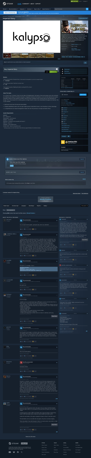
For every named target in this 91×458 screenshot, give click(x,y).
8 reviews (8, 363)
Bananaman (9, 361)
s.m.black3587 (10, 279)
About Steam (44, 445)
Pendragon (9, 294)
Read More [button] (54, 316)
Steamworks (44, 449)
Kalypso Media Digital (76, 49)
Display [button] (45, 205)
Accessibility (66, 447)
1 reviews (8, 329)
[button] (5, 9)
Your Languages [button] (10, 210)
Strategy (63, 56)
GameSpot (7, 80)
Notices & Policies (67, 449)
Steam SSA (44, 447)
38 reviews (8, 235)
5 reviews (8, 263)
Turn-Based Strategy (76, 56)
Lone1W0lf (9, 260)
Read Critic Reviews (72, 143)
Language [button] (23, 205)
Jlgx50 (8, 402)
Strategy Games (11, 16)
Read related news (65, 127)
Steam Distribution (45, 452)
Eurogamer (7, 88)
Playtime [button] (39, 205)
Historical (70, 56)
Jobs (55, 447)
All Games (5, 16)
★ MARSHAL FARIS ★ (11, 233)
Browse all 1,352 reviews (30, 436)
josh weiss (9, 219)
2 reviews (8, 377)
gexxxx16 (9, 327)
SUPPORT (38, 3)
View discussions (65, 129)
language (85, 1)
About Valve (56, 445)
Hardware (56, 449)
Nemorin (8, 376)
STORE (19, 3)
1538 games (9, 295)
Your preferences (85, 193)
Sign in (5, 62)
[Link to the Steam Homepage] (8, 4)
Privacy (64, 445)
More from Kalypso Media (18, 159)
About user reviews (76, 193)
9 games (8, 328)
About (32, 3)
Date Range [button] (31, 205)
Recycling (56, 452)
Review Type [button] (6, 205)
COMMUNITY (25, 3)
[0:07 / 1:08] (31, 37)
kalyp (8, 346)
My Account (78, 452)
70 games (8, 261)
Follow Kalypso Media (17, 162)
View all (84, 179)
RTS (67, 56)
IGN (6, 84)
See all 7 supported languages (67, 87)
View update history (66, 125)
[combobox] (70, 9)
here (28, 183)
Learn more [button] (83, 94)
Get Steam (78, 445)
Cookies (65, 452)
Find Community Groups (66, 131)
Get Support (78, 449)
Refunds (65, 454)
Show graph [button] (83, 205)
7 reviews (8, 347)
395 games (8, 404)
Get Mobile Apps (79, 447)
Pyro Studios (74, 48)
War (82, 56)
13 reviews (8, 281)
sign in (80, 1)
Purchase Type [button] (15, 205)
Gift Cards (44, 454)
